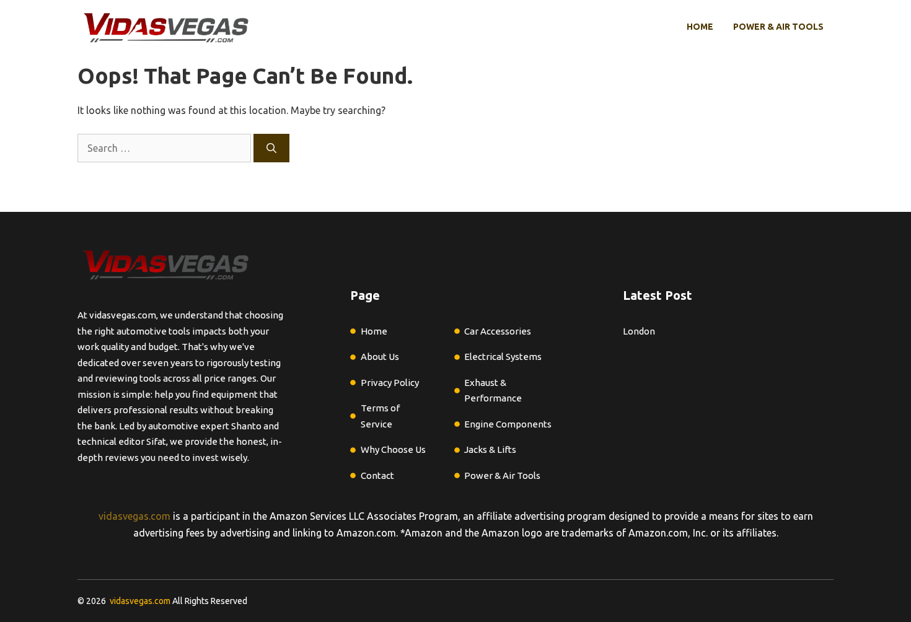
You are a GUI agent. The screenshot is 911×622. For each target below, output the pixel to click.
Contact (377, 475)
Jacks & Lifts (490, 449)
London (639, 331)
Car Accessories (497, 331)
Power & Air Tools (778, 27)
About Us (380, 356)
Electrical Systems (503, 356)
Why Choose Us (393, 449)
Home (700, 27)
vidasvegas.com (134, 516)
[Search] (271, 148)
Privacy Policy (390, 382)
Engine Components (508, 424)
